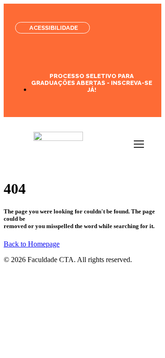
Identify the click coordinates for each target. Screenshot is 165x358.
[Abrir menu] (139, 144)
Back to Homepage (32, 244)
